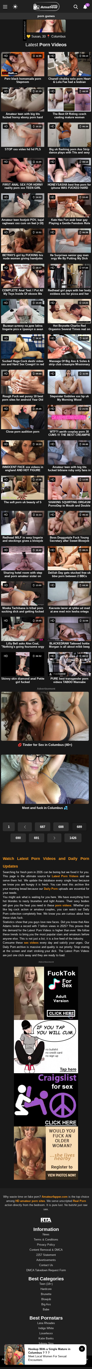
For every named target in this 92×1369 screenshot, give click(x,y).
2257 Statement (46, 1254)
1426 (73, 838)
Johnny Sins (46, 1343)
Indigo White (46, 1328)
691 (36, 838)
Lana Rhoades (46, 1323)
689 (79, 827)
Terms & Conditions (46, 1239)
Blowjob (46, 1299)
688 (61, 827)
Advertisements (46, 1260)
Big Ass (46, 1304)
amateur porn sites (32, 1201)
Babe (46, 1309)
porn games (46, 16)
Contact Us (46, 1265)
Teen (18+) (46, 1283)
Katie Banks (46, 1338)
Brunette (46, 1294)
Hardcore (46, 1289)
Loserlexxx (46, 1333)
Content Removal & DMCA (46, 1249)
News (46, 1234)
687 (42, 827)
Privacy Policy (46, 1244)
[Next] (54, 837)
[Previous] (25, 826)
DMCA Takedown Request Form (46, 1270)
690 (18, 838)
